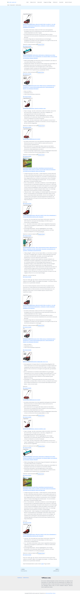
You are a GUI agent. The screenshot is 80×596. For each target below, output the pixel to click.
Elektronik (55, 2)
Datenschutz (26, 577)
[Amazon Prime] (40, 44)
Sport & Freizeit (68, 2)
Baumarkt (40, 2)
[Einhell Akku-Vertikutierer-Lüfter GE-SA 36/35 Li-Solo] (27, 103)
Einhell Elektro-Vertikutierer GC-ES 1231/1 (31, 139)
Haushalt (61, 2)
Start (27, 2)
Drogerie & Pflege (47, 2)
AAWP (42, 563)
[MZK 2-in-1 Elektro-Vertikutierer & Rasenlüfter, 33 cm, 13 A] (27, 356)
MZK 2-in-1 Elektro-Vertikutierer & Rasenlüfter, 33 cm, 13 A (35, 361)
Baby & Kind (33, 2)
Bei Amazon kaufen (27, 46)
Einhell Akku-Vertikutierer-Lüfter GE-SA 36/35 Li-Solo (34, 108)
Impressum (19, 577)
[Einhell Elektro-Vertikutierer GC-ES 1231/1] (27, 133)
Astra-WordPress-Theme (50, 593)
